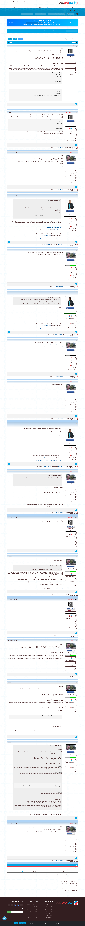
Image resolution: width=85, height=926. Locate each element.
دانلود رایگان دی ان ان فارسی (38, 238)
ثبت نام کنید (18, 1)
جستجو (47, 31)
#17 (16, 823)
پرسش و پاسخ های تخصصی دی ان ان (59, 35)
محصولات (62, 7)
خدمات (55, 7)
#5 (16, 250)
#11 (16, 517)
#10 (16, 471)
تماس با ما (21, 7)
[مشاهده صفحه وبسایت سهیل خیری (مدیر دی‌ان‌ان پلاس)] (9, 242)
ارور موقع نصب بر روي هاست (26, 13)
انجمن (59, 31)
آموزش (34, 7)
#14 (16, 640)
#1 (16, 46)
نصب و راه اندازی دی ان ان (40, 13)
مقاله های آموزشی (48, 915)
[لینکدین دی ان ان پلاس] (18, 905)
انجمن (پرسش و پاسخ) (32, 917)
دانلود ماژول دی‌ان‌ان (47, 911)
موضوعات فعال (53, 31)
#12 (16, 556)
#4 (16, 195)
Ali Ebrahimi (72, 152)
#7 (16, 340)
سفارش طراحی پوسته (47, 906)
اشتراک (9, 912)
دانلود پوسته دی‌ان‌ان (47, 909)
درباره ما (27, 7)
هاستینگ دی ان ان (48, 917)
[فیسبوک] (21, 905)
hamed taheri (72, 46)
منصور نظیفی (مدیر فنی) (70, 112)
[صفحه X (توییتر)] (15, 905)
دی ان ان (40, 7)
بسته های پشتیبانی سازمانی (31, 909)
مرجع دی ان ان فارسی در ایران (56, 238)
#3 (16, 152)
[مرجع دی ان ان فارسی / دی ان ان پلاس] (77, 13)
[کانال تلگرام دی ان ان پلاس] (9, 905)
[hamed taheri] (70, 50)
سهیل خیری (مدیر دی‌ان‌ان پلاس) (70, 195)
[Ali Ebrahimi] (71, 158)
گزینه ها (20, 39)
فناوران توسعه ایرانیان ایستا (31, 906)
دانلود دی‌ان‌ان (48, 904)
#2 (16, 112)
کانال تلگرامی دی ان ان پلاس (31, 919)
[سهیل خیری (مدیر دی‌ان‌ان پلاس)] (70, 204)
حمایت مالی (14, 7)
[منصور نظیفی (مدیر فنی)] (70, 116)
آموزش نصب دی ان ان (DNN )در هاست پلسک (54, 227)
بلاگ (68, 7)
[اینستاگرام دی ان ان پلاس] (12, 905)
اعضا (44, 31)
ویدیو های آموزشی (48, 913)
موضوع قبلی (11, 42)
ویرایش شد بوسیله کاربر (57, 229)
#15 (16, 682)
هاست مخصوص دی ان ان (31, 908)
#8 (16, 381)
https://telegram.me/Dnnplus (46, 235)
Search (8, 4)
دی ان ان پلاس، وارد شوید (27, 1)
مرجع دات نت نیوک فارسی (48, 238)
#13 (16, 599)
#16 (16, 742)
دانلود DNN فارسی (33, 915)
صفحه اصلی (74, 7)
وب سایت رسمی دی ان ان (31, 904)
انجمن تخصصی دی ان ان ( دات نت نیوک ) (57, 13)
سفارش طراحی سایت (47, 908)
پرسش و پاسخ (47, 7)
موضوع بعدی (73, 42)
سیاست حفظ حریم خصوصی (74, 893)
